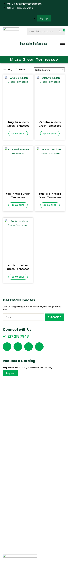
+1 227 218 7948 (16, 336)
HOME (6, 552)
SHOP (37, 552)
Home (6, 490)
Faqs (5, 541)
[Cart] (63, 31)
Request (10, 373)
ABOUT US (16, 552)
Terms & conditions (14, 536)
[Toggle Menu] (62, 43)
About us (8, 496)
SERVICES (28, 552)
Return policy (10, 531)
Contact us (9, 507)
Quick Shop (18, 133)
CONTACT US (49, 552)
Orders (6, 525)
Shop (5, 501)
